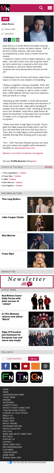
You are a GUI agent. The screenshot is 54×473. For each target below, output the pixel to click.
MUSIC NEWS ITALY (12, 444)
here (34, 161)
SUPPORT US (9, 439)
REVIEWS (7, 400)
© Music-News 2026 (12, 457)
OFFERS (48, 167)
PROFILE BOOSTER (11, 428)
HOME (6, 389)
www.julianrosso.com (24, 148)
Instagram (38, 153)
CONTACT (7, 441)
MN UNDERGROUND (12, 447)
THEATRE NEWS (10, 452)
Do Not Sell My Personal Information (29, 462)
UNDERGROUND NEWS (13, 394)
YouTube (16, 153)
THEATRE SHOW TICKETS (14, 410)
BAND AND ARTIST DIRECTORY (17, 434)
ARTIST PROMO (10, 423)
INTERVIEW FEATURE (12, 426)
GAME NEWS (8, 455)
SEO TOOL (7, 431)
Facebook (26, 153)
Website (6, 153)
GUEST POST (9, 420)
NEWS (5, 392)
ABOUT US (8, 415)
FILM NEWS (8, 449)
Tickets (22, 173)
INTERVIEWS (8, 402)
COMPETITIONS (10, 405)
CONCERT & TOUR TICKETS (15, 413)
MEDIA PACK (8, 418)
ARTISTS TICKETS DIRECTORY (16, 407)
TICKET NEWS (9, 397)
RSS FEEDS (8, 436)
